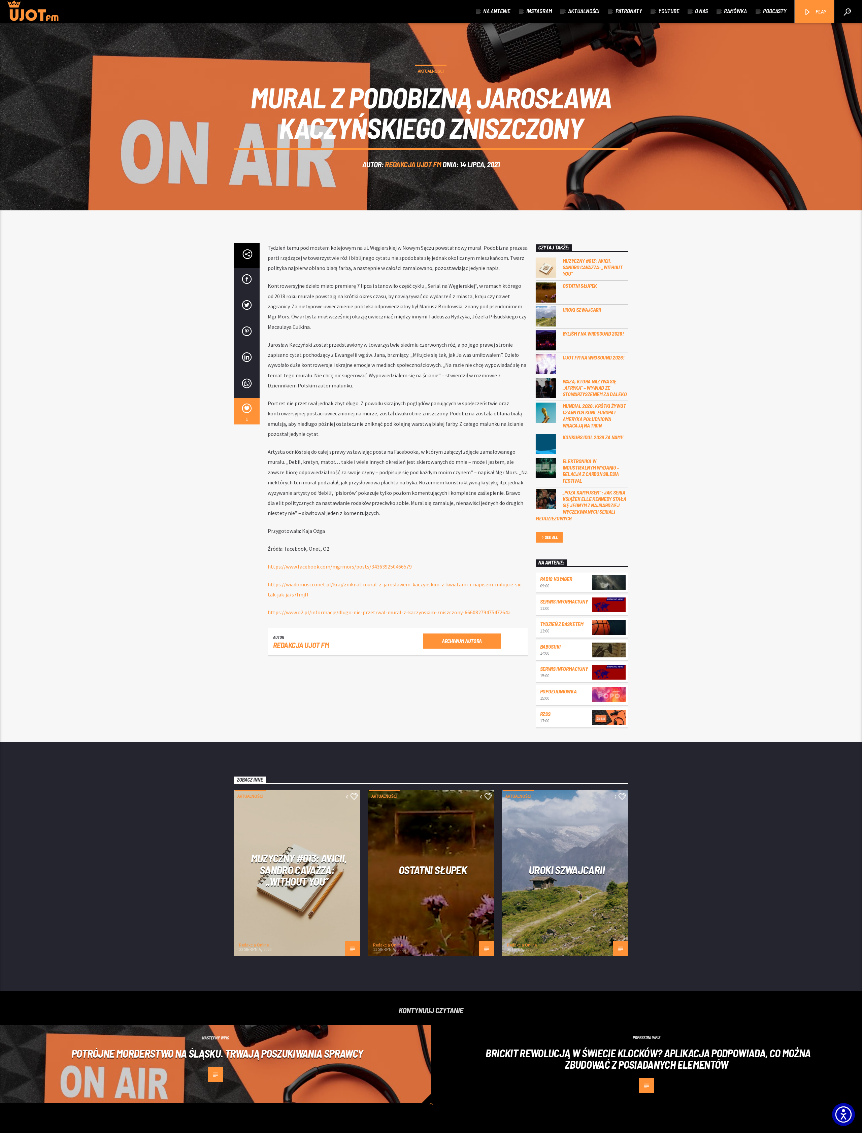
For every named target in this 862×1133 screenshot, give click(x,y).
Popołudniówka (558, 691)
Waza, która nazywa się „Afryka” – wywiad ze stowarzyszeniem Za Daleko (595, 387)
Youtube (668, 10)
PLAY (820, 11)
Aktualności (583, 10)
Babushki (550, 646)
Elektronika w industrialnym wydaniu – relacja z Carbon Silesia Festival (591, 471)
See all (551, 537)
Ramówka (735, 10)
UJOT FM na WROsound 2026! (594, 357)
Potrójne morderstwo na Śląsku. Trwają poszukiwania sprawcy (217, 1053)
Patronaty (629, 10)
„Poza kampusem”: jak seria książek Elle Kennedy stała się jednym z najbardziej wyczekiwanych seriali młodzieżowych (581, 505)
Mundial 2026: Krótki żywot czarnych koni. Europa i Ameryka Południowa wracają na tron (594, 415)
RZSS (545, 714)
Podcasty (775, 10)
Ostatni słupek (580, 285)
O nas (701, 10)
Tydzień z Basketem (562, 624)
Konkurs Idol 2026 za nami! (593, 437)
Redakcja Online (254, 945)
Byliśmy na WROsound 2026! (593, 333)
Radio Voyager (556, 579)
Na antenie (496, 10)
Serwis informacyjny (564, 601)
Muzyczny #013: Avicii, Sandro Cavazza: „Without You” (593, 267)
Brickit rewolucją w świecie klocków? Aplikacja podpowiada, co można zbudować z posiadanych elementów (648, 1058)
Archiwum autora (462, 641)
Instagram (539, 10)
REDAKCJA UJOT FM (413, 164)
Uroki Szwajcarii (582, 309)
